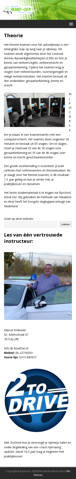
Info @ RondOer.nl (16, 348)
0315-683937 (27, 357)
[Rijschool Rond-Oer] (38, 17)
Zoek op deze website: (19, 219)
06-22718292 (24, 353)
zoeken (65, 224)
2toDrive (15, 442)
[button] (70, 24)
